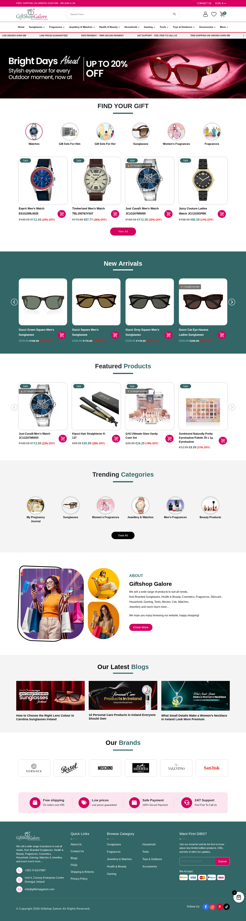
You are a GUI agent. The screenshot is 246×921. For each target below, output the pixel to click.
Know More (140, 627)
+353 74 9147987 (35, 870)
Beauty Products (210, 517)
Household (131, 27)
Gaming (148, 27)
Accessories (206, 27)
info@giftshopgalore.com (39, 889)
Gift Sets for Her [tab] (105, 143)
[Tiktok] (226, 907)
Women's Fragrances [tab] (176, 143)
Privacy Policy (79, 878)
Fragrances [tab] (212, 143)
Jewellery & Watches (80, 27)
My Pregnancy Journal (36, 519)
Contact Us (204, 3)
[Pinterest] (220, 907)
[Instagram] (213, 907)
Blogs (74, 858)
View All (123, 231)
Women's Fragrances (105, 517)
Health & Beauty (108, 27)
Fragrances (55, 27)
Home (21, 27)
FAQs (74, 865)
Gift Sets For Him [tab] (69, 143)
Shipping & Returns (82, 871)
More (223, 27)
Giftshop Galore (52, 908)
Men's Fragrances (175, 517)
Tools (163, 27)
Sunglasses (35, 27)
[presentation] (14, 302)
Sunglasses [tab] (140, 143)
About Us (76, 844)
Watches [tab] (34, 143)
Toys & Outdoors (182, 27)
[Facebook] (206, 907)
